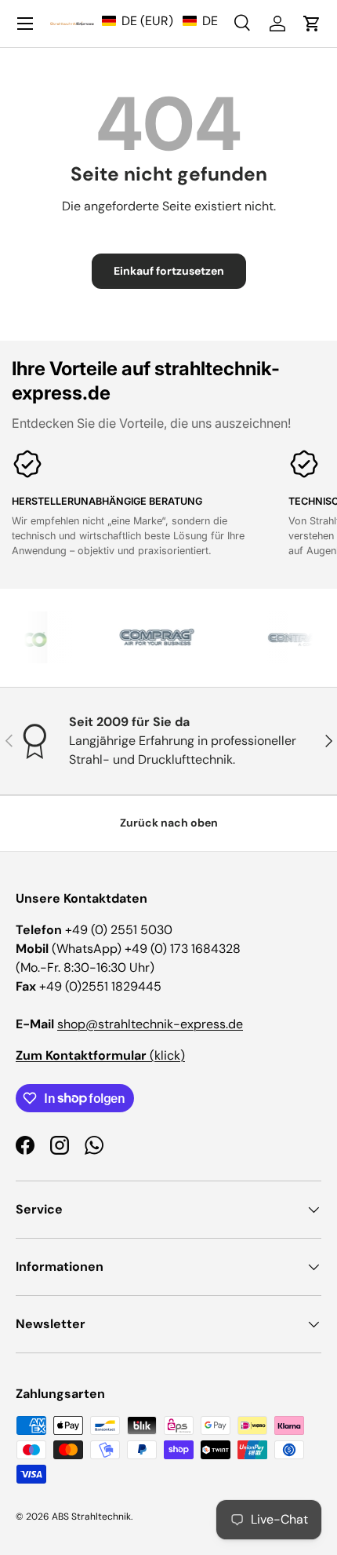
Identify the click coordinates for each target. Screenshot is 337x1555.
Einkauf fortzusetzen (169, 271)
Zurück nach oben (169, 823)
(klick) (100, 1055)
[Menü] (25, 23)
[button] (160, 20)
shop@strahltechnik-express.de (150, 1024)
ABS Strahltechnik (91, 1516)
